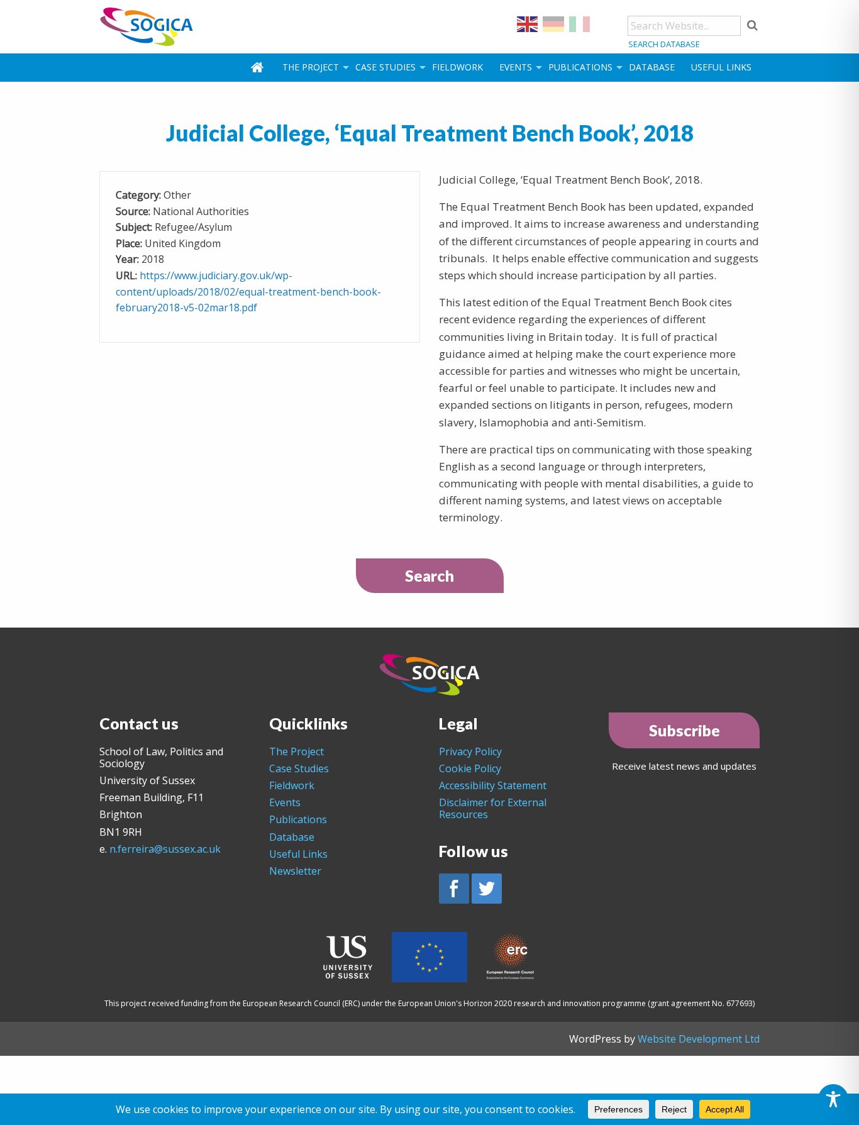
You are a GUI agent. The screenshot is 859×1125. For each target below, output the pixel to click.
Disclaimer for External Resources (492, 808)
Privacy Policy (470, 751)
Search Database (664, 44)
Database (652, 67)
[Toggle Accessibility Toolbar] (833, 1099)
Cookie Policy (470, 768)
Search (429, 575)
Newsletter (295, 871)
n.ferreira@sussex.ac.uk (165, 849)
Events (515, 67)
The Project (310, 67)
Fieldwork (457, 67)
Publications (580, 67)
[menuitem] (258, 67)
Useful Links (721, 67)
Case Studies (385, 67)
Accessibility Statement (492, 785)
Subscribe (684, 730)
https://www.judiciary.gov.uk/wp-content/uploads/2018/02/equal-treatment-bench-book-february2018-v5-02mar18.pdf (248, 291)
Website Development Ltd (699, 1039)
